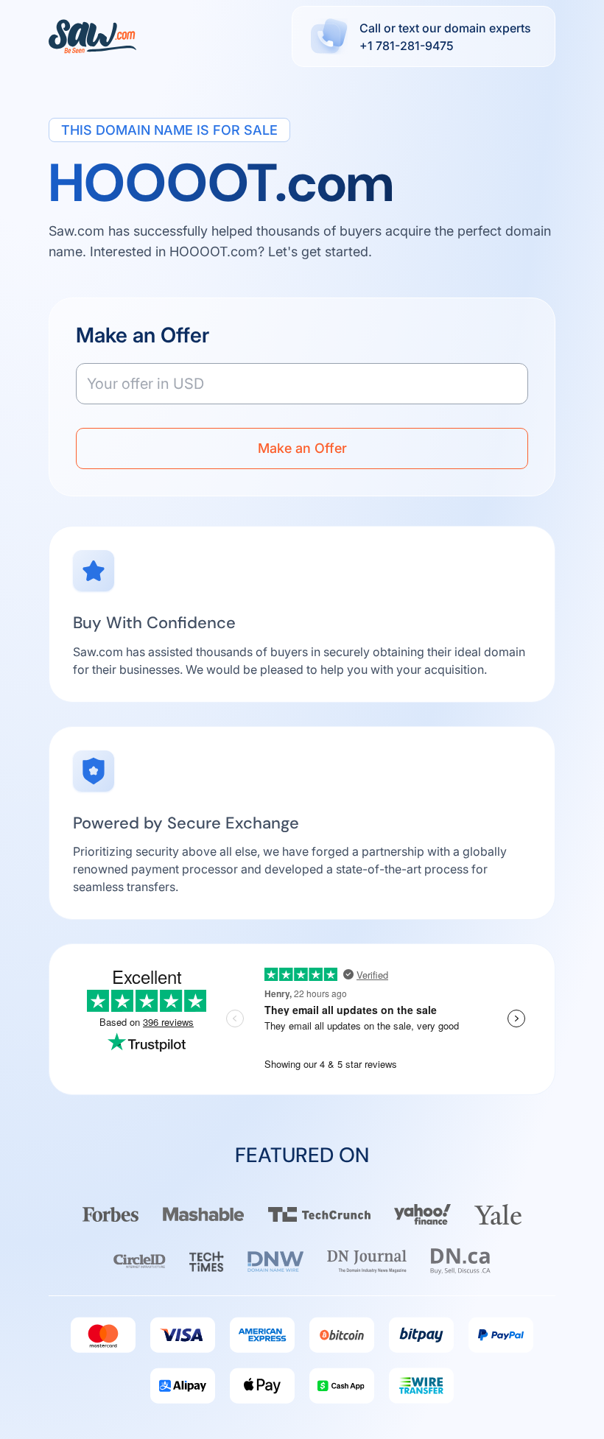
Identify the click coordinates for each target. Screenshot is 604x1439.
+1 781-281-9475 (406, 45)
